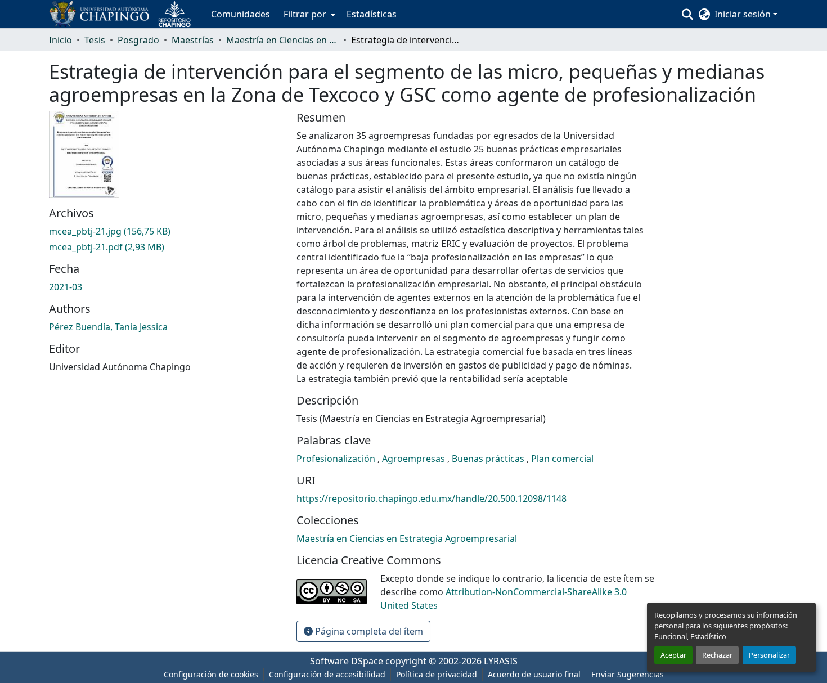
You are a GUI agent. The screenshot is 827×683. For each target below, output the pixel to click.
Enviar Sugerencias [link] (627, 674)
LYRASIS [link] (501, 661)
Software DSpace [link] (346, 661)
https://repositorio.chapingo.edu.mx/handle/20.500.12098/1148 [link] (431, 498)
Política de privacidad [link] (436, 674)
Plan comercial (562, 458)
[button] (124, 14)
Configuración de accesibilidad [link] (327, 674)
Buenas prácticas (489, 458)
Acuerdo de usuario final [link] (534, 674)
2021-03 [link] (65, 287)
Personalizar (769, 655)
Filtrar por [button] (305, 14)
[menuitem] (308, 14)
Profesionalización (336, 458)
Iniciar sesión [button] (743, 14)
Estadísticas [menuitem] (372, 14)
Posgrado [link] (138, 40)
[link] (166, 231)
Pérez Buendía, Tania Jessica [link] (108, 327)
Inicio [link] (60, 40)
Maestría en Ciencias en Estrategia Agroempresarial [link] (282, 40)
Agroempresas (414, 458)
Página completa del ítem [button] (368, 631)
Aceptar (673, 655)
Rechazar (717, 655)
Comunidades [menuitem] (240, 14)
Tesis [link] (94, 40)
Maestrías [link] (193, 40)
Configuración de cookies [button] (211, 674)
